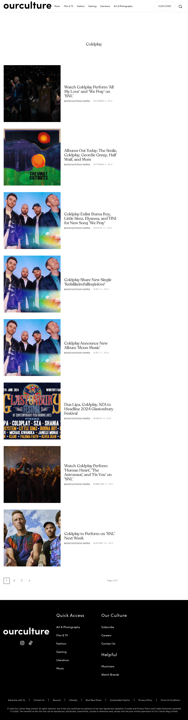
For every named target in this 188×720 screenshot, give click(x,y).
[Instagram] (22, 643)
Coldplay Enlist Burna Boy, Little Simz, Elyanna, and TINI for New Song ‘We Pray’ (90, 218)
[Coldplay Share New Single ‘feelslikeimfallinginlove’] (32, 284)
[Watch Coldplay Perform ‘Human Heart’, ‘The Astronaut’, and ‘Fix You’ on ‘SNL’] (32, 474)
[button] (180, 6)
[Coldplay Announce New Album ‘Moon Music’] (32, 347)
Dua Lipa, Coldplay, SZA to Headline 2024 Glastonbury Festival (88, 409)
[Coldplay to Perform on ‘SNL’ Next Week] (32, 538)
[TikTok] (30, 643)
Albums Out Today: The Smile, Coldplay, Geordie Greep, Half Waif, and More (90, 155)
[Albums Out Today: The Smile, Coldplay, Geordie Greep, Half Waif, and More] (32, 157)
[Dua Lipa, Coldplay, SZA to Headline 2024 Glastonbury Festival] (32, 411)
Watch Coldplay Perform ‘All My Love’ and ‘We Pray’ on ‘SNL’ (89, 91)
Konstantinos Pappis (77, 101)
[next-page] (29, 581)
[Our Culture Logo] (27, 5)
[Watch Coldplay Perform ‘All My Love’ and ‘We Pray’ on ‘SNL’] (32, 93)
